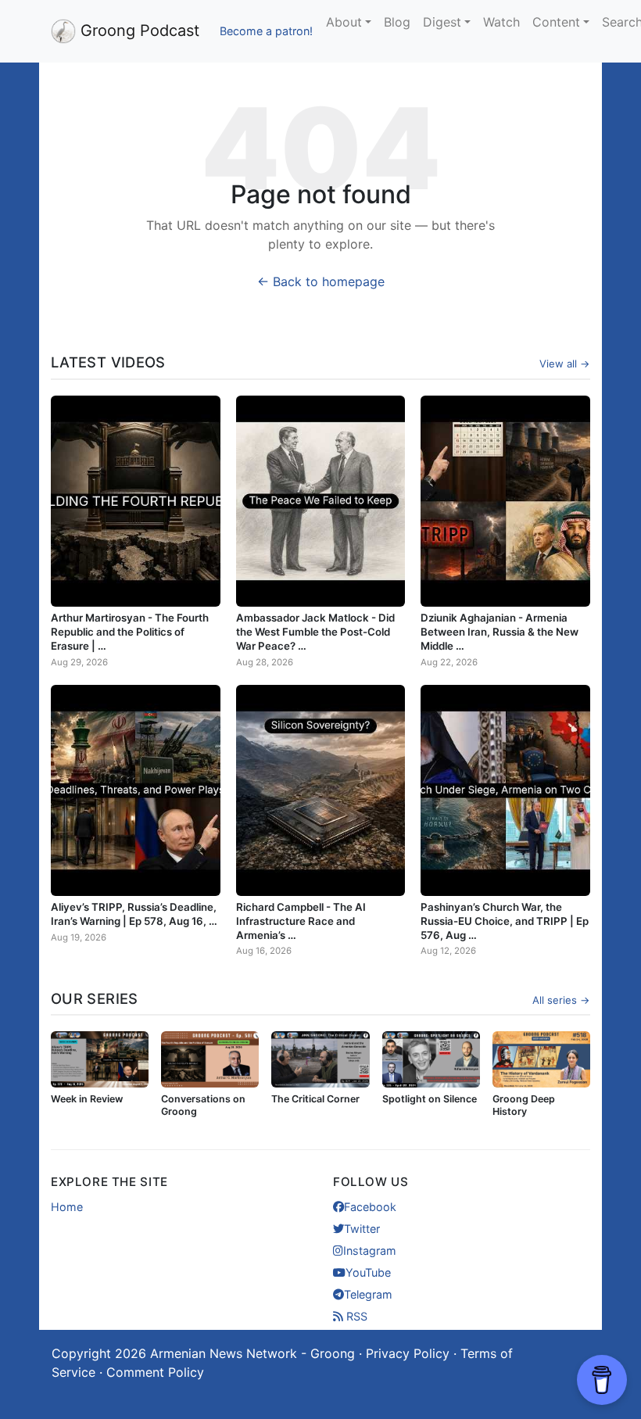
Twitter (362, 1228)
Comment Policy (155, 1372)
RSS (355, 1316)
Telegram (368, 1294)
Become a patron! (266, 31)
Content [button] (556, 22)
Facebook (370, 1206)
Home (67, 1206)
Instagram (369, 1250)
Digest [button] (442, 22)
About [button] (344, 22)
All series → (561, 1000)
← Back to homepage (321, 281)
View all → (564, 363)
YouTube (368, 1272)
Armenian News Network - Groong (252, 1353)
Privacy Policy (407, 1353)
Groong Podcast (137, 30)
